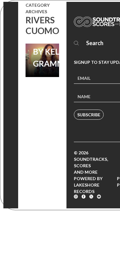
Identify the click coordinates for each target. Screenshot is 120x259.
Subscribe (88, 114)
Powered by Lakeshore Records (88, 185)
